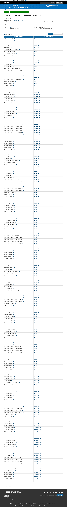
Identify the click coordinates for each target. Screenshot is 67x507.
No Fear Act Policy (43, 503)
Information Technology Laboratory (11, 5)
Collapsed (51, 33)
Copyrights (28, 503)
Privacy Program (22, 503)
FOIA (48, 503)
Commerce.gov (36, 505)
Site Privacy (12, 503)
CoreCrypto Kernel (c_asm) (18, 20)
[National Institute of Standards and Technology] (12, 492)
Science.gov (42, 505)
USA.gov (46, 505)
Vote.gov (50, 505)
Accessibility (16, 503)
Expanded (55, 33)
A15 (5, 34)
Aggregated (61, 33)
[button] (15, 39)
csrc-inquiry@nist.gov (59, 499)
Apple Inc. (10, 27)
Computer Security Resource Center (17, 7)
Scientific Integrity (18, 505)
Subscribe (60, 495)
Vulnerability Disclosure (35, 503)
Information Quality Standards (27, 505)
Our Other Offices (11, 499)
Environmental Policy (53, 503)
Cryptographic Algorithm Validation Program (19, 11)
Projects (6, 11)
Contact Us (5, 499)
